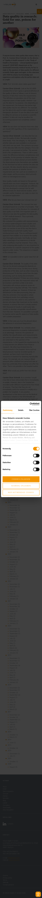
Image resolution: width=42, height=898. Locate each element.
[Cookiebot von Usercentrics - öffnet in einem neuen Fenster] (29, 404)
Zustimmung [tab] (7, 410)
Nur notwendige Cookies (21, 492)
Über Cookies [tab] (34, 410)
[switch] (36, 455)
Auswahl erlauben (21, 486)
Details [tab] (21, 410)
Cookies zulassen (21, 479)
